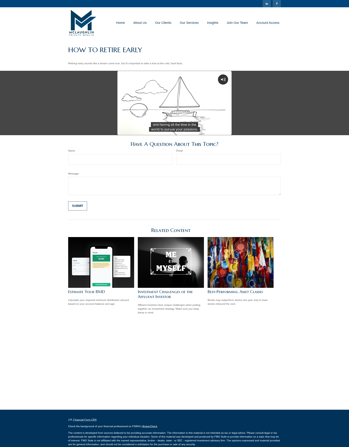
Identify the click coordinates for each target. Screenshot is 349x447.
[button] (120, 22)
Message (73, 173)
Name (71, 150)
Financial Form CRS (85, 419)
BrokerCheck (149, 426)
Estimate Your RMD (86, 291)
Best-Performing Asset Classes (235, 291)
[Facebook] (277, 3)
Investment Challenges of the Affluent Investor (165, 294)
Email (179, 150)
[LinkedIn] (267, 3)
